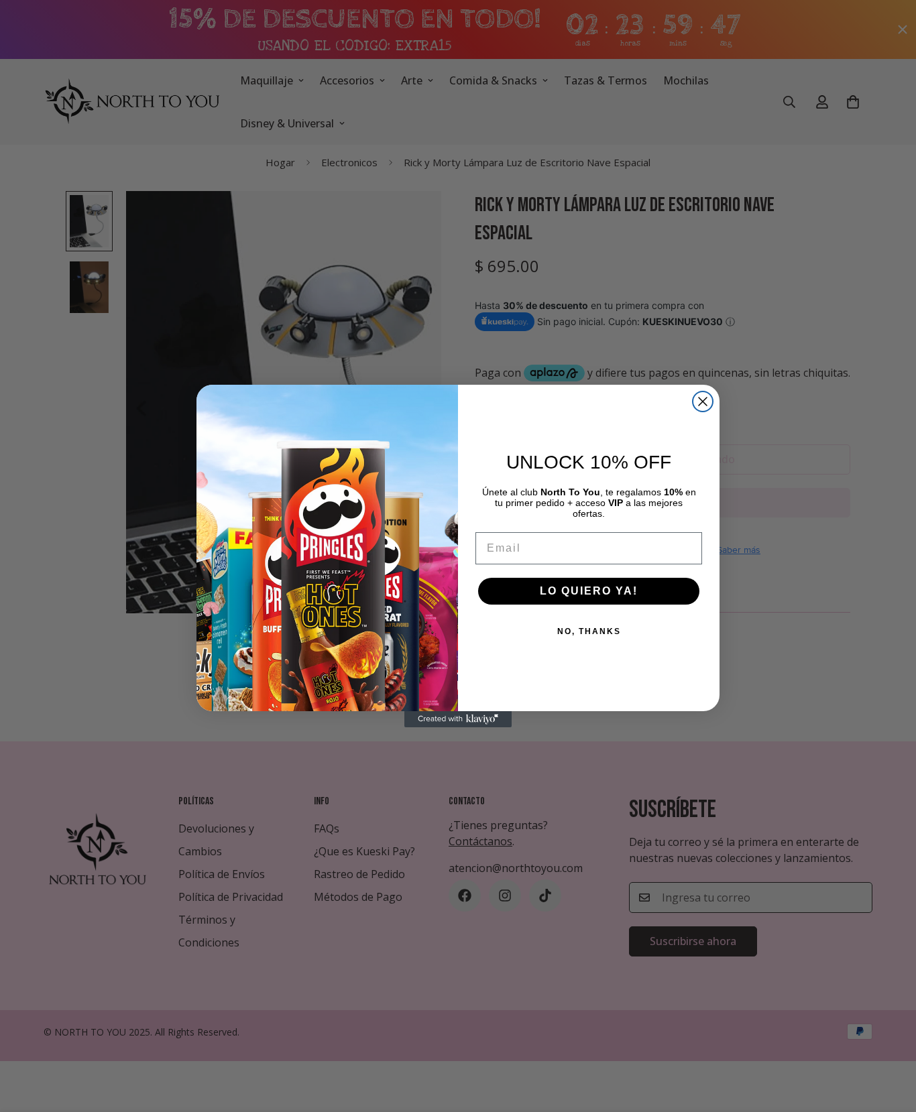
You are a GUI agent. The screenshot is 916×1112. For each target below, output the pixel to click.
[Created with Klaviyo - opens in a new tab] (458, 719)
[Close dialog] (703, 401)
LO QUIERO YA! (589, 591)
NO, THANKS (589, 631)
